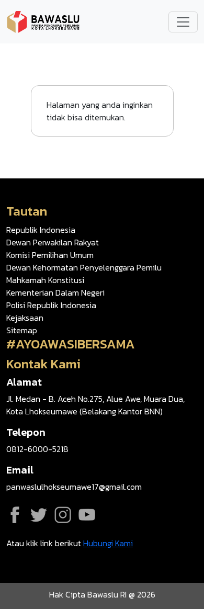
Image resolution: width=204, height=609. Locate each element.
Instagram (62, 514)
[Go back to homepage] (43, 20)
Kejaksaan (24, 317)
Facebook (14, 514)
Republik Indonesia (40, 229)
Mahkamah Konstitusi (45, 280)
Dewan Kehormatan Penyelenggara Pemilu (84, 267)
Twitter (38, 514)
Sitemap (21, 330)
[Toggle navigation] (183, 22)
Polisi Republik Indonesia (51, 305)
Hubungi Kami (108, 543)
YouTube (86, 514)
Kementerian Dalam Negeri (55, 292)
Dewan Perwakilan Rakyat (52, 242)
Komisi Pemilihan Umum (50, 255)
